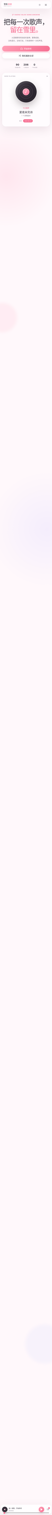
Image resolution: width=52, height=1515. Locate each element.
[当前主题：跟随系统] (39, 5)
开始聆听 (28, 49)
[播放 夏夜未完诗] (26, 91)
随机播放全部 (27, 56)
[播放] (41, 1509)
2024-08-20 (27, 121)
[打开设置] (45, 5)
